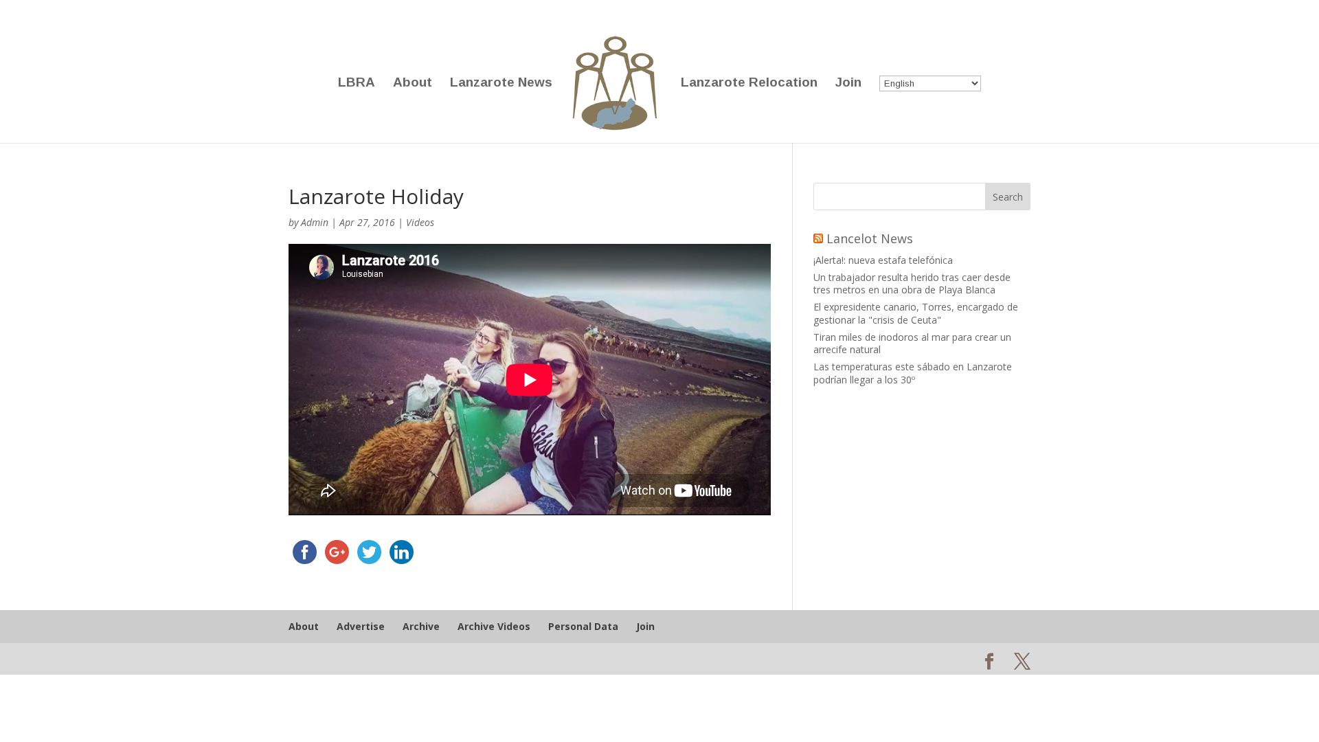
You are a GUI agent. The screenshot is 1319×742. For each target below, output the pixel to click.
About (412, 83)
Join (848, 83)
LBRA (356, 83)
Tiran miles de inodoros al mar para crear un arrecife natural (912, 343)
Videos (420, 222)
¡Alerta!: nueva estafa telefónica (883, 260)
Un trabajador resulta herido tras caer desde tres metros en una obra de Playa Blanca (912, 283)
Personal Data (583, 626)
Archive (421, 626)
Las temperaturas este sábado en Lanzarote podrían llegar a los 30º (912, 372)
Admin (314, 222)
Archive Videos (494, 626)
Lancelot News (869, 238)
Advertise (361, 626)
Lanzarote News (501, 83)
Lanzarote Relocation (749, 83)
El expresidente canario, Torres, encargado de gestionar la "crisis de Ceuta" (915, 313)
